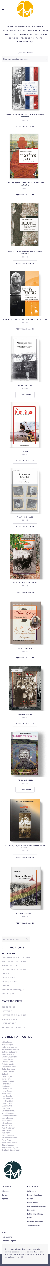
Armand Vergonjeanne (10, 1049)
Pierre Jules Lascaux (9, 1143)
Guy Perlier (6, 1086)
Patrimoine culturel (29, 34)
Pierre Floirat (6, 1140)
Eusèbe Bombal (8, 1081)
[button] (3, 9)
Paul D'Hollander (8, 1128)
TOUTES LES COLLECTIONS (18, 27)
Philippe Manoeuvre (9, 1138)
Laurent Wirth (7, 1106)
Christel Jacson (7, 1059)
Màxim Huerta (7, 1123)
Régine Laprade (8, 1145)
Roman (39, 38)
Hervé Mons (6, 1094)
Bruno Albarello (7, 1054)
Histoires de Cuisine (14, 1015)
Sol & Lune (8, 994)
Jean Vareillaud (7, 1098)
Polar (44, 34)
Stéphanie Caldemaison (11, 1150)
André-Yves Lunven (9, 1047)
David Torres (6, 1079)
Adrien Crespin (7, 1042)
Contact (5, 1195)
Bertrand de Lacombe (10, 1052)
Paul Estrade (6, 1130)
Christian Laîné (7, 1062)
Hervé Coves (7, 1091)
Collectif (5, 1074)
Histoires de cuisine (38, 30)
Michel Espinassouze (9, 1116)
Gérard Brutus (7, 1089)
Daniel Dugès (7, 1076)
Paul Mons (6, 1133)
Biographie (37, 27)
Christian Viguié (8, 1064)
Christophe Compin (9, 1067)
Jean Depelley (7, 1096)
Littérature (9, 1023)
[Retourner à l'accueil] (25, 9)
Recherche (27, 939)
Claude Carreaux (8, 1071)
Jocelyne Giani (7, 1101)
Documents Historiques (14, 30)
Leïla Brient (6, 1108)
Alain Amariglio (7, 1045)
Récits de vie (27, 38)
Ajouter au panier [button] (25, 126)
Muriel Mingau (7, 1121)
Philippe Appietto (8, 1135)
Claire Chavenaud (8, 1069)
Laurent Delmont (8, 1103)
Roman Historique (25, 42)
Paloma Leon (7, 1125)
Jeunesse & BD (9, 34)
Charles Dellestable (9, 1057)
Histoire (7, 1011)
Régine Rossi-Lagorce (10, 1147)
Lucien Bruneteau (8, 1111)
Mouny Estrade (7, 1118)
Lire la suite (25, 395)
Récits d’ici (13, 38)
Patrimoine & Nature (14, 1027)
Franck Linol (6, 1084)
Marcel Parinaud (8, 1113)
